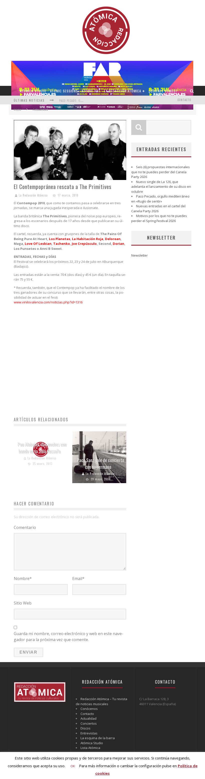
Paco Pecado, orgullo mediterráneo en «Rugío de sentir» (160, 199)
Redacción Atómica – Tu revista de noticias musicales (101, 701)
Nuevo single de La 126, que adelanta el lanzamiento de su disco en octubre (161, 186)
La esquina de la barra (97, 738)
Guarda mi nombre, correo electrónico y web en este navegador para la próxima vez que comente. (68, 636)
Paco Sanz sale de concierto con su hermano (100, 463)
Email (78, 578)
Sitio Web (23, 603)
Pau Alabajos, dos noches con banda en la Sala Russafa (42, 447)
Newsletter (139, 255)
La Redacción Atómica (122, 90)
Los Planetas (59, 239)
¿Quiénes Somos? (163, 90)
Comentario (25, 527)
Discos (85, 728)
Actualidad (88, 718)
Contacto (184, 100)
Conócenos (89, 708)
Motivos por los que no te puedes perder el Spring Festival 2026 (159, 218)
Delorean (112, 239)
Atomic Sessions (64, 90)
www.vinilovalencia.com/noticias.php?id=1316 (48, 302)
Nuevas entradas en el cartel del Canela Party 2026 (158, 208)
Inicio (17, 109)
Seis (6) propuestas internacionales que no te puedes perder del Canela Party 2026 (160, 172)
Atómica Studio (33, 90)
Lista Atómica (90, 747)
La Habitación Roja (87, 239)
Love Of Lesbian (38, 243)
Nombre (23, 578)
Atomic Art (91, 90)
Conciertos (88, 723)
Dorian (118, 243)
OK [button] (72, 766)
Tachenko (61, 243)
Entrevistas (89, 733)
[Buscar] (192, 91)
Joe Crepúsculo (84, 243)
